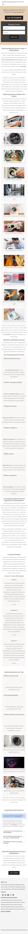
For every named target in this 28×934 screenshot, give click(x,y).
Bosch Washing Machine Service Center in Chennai (12, 907)
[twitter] (5, 895)
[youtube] (8, 895)
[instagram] (10, 895)
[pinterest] (13, 895)
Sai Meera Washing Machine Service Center (13, 2)
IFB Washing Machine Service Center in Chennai (11, 904)
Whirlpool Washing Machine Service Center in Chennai (13, 909)
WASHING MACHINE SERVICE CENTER (9, 930)
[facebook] (3, 895)
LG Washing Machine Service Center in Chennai (11, 900)
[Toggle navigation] (3, 4)
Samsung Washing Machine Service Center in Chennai (13, 902)
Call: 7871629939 (14, 17)
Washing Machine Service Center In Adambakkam (14, 11)
